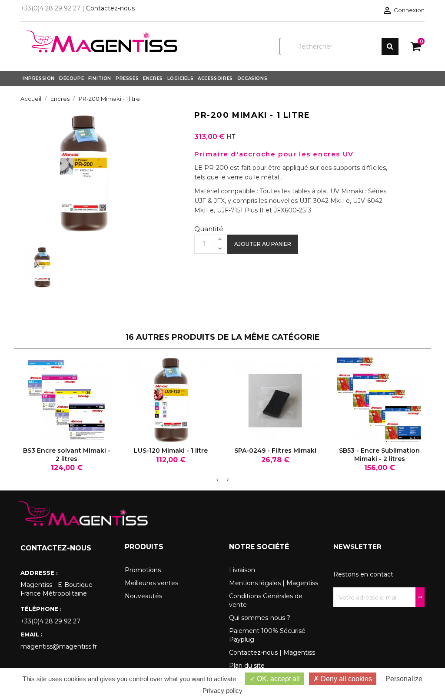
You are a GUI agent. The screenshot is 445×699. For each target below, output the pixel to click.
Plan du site (247, 665)
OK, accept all (277, 678)
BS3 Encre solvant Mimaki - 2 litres (66, 454)
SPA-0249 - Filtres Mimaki (275, 450)
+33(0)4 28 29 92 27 (50, 621)
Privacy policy (222, 690)
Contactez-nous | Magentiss (272, 652)
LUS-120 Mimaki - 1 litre (171, 450)
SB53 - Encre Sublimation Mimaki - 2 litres (379, 454)
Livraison (242, 570)
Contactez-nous (110, 8)
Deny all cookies (345, 678)
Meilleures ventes (151, 583)
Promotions (143, 570)
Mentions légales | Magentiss (273, 583)
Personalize (403, 678)
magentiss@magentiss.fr (58, 646)
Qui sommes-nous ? (259, 618)
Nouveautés (143, 596)
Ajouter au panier (262, 244)
